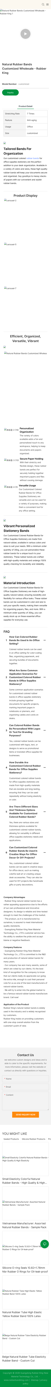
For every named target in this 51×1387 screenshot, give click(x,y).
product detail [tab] (25, 106)
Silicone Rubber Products (33, 1139)
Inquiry (10, 92)
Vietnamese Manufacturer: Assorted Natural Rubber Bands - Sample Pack (24, 1225)
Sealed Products (11, 1139)
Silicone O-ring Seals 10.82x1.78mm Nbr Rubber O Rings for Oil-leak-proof (25, 1269)
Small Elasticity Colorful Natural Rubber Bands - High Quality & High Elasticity (23, 1181)
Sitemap (34, 1380)
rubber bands (32, 158)
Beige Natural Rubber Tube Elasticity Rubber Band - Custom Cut (24, 1358)
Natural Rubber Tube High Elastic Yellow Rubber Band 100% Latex (22, 1314)
